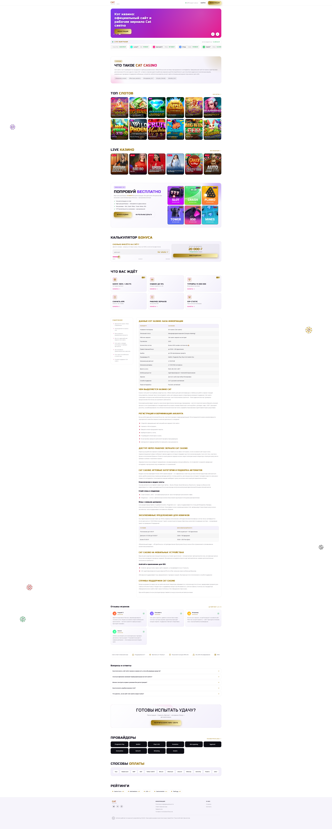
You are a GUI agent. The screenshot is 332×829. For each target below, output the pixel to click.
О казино (208, 804)
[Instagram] (121, 806)
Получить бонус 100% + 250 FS (166, 723)
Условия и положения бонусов (164, 811)
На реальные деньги (144, 214)
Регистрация (215, 3)
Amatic (175, 751)
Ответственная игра (161, 806)
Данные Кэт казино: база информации (122, 324)
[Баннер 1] (114, 34)
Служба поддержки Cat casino (121, 360)
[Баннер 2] (117, 34)
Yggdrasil (212, 744)
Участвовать (123, 29)
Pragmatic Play (119, 744)
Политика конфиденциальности (165, 804)
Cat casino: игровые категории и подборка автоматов (121, 344)
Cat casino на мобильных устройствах (122, 355)
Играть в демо (122, 214)
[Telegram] (113, 806)
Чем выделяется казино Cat (121, 329)
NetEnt (138, 744)
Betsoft (138, 751)
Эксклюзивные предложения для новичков (122, 350)
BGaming (157, 751)
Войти (203, 3)
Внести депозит (195, 255)
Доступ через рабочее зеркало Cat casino (121, 339)
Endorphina (119, 751)
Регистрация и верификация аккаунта (121, 334)
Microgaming (194, 744)
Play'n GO (157, 744)
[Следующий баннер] (217, 34)
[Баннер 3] (119, 34)
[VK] (117, 806)
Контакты (208, 806)
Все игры (216, 94)
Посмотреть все (213, 738)
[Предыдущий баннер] (213, 34)
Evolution (175, 744)
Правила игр (159, 809)
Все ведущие (215, 150)
